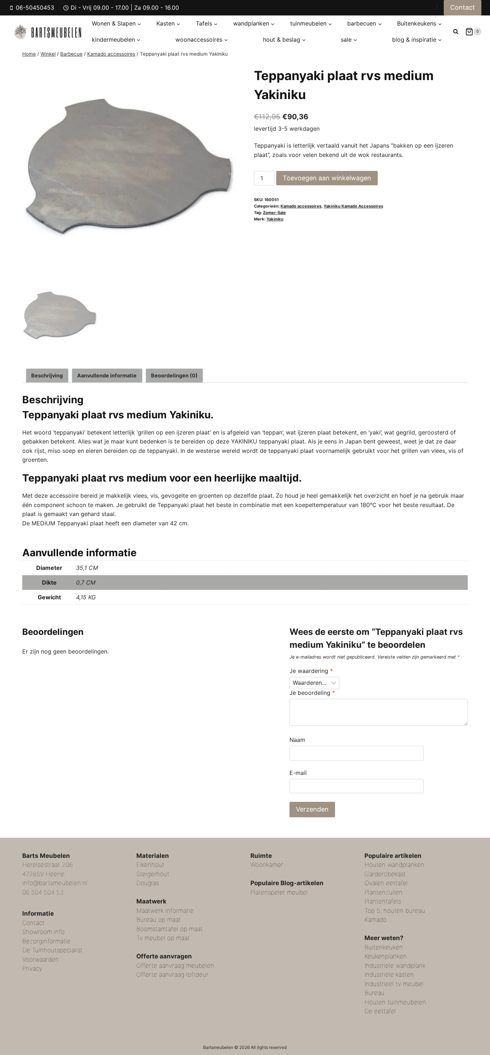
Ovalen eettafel (386, 883)
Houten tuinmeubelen (395, 1002)
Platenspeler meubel (279, 892)
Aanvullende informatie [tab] (107, 375)
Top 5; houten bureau (394, 910)
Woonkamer (266, 864)
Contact (462, 7)
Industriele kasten (389, 974)
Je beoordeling (312, 692)
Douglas (147, 883)
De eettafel (380, 1011)
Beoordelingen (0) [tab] (174, 375)
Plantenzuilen (383, 892)
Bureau (374, 992)
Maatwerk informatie (165, 910)
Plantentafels (382, 901)
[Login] (436, 7)
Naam (297, 739)
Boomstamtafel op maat (169, 929)
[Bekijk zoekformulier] (456, 31)
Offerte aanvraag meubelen (175, 965)
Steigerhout (152, 874)
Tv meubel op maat (163, 938)
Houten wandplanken (394, 864)
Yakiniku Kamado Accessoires (353, 206)
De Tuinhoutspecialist (52, 950)
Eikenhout (150, 864)
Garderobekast (385, 874)
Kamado (375, 919)
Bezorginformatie (46, 941)
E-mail (298, 772)
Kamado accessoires (301, 206)
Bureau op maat (158, 919)
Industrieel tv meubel (394, 983)
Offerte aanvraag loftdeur (172, 974)
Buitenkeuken (383, 947)
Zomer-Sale (274, 212)
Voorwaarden (40, 959)
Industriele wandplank (394, 965)
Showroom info (43, 931)
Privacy (32, 968)
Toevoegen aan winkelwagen (327, 178)
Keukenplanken (385, 956)
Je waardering (311, 670)
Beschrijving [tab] (47, 375)
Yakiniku (275, 219)
